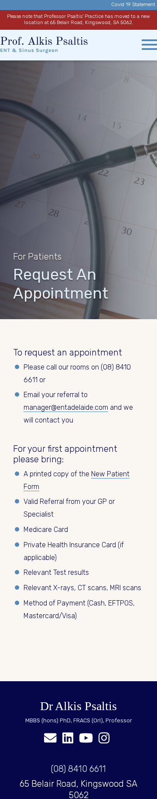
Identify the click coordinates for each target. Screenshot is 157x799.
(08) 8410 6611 (78, 769)
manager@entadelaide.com (66, 407)
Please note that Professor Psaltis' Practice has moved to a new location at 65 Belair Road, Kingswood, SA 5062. (78, 20)
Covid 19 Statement (133, 4)
